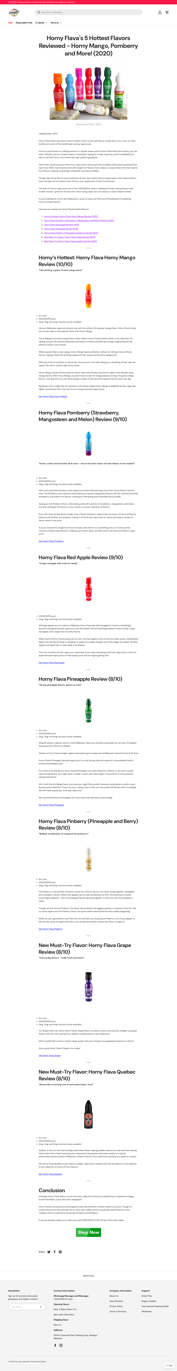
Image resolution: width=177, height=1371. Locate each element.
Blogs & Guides (149, 1301)
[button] (167, 12)
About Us (113, 1296)
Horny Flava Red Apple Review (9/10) (61, 224)
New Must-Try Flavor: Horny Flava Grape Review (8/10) (69, 237)
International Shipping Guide (155, 1306)
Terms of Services (117, 1311)
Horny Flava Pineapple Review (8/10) (61, 228)
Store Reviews (116, 1301)
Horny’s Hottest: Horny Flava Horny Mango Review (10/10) (71, 216)
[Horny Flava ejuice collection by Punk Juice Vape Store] (88, 1227)
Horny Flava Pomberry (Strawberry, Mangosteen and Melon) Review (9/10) (79, 220)
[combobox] (88, 12)
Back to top (88, 1276)
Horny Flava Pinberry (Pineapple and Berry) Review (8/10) (71, 233)
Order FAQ (147, 1296)
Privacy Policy (116, 1306)
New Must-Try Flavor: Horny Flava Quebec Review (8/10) (70, 241)
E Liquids (40, 22)
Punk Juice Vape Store (22, 1362)
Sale (10, 22)
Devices (55, 22)
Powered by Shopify (38, 1362)
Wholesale (146, 1311)
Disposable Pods (24, 22)
